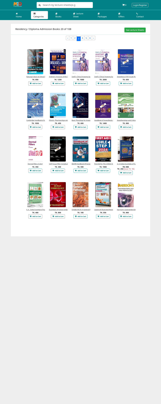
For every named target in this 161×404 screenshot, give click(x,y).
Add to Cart (36, 83)
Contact (140, 16)
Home (19, 16)
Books (58, 16)
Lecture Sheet (78, 15)
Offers (121, 16)
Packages (102, 16)
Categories (38, 16)
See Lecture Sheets (135, 30)
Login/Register (140, 5)
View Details (35, 62)
